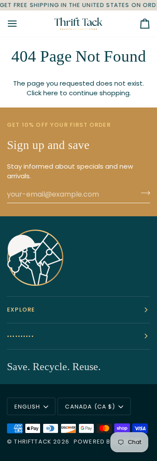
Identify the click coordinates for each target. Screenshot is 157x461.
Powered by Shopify (108, 441)
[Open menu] (20, 23)
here (50, 92)
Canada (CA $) (90, 406)
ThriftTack (32, 441)
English (27, 406)
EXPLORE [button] (21, 309)
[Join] (143, 193)
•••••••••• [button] (20, 336)
